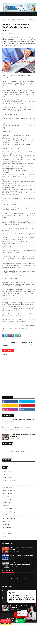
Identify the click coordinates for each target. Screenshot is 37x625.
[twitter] (27, 401)
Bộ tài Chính (9, 328)
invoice (4, 530)
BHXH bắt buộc (7, 471)
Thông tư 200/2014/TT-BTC (24, 330)
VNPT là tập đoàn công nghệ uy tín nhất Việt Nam (22, 548)
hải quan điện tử (7, 524)
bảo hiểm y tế (6, 502)
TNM (4, 33)
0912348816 (6, 621)
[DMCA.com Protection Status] (6, 623)
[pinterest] (27, 405)
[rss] (10, 405)
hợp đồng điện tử (7, 527)
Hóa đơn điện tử (7, 493)
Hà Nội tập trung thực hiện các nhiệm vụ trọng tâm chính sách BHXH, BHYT (22, 563)
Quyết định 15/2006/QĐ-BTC (9, 330)
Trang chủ (4, 19)
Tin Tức (9, 19)
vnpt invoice (6, 537)
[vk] (27, 409)
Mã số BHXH (6, 496)
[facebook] (10, 401)
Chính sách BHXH (7, 484)
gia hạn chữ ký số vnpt (9, 518)
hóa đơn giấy (6, 521)
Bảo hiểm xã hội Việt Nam (9, 481)
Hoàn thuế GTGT (7, 487)
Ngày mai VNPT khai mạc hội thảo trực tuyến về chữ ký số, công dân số (21, 556)
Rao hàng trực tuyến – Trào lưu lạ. (20, 427)
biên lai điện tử (7, 499)
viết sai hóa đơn (7, 533)
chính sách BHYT (7, 509)
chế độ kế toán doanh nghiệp (20, 328)
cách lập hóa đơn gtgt (9, 512)
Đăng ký (21, 621)
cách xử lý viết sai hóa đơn (10, 515)
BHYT (4, 474)
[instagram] (10, 409)
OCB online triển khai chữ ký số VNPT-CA (22, 419)
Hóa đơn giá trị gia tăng (9, 490)
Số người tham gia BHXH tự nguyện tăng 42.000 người (22, 435)
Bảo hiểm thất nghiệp (8, 478)
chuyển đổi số (6, 505)
